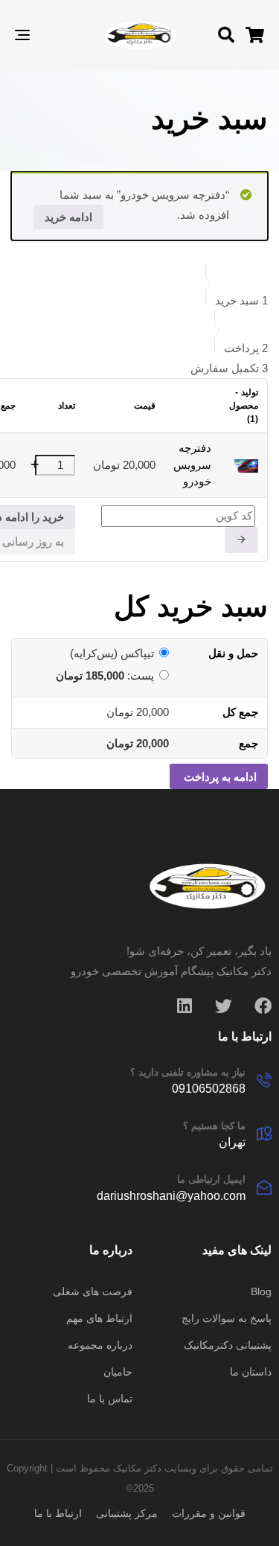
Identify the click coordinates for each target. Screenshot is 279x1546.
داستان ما (251, 1372)
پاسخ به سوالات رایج (227, 1318)
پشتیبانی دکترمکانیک (228, 1345)
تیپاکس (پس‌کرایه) (112, 653)
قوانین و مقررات (209, 1513)
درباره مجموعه (100, 1345)
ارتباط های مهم (99, 1318)
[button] (226, 35)
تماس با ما (109, 1399)
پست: (105, 675)
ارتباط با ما (58, 1513)
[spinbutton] (55, 465)
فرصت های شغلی (92, 1291)
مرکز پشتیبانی (127, 1513)
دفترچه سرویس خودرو (192, 464)
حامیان (117, 1372)
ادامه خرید (68, 217)
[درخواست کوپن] (241, 540)
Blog (261, 1291)
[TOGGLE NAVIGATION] (56, 35)
